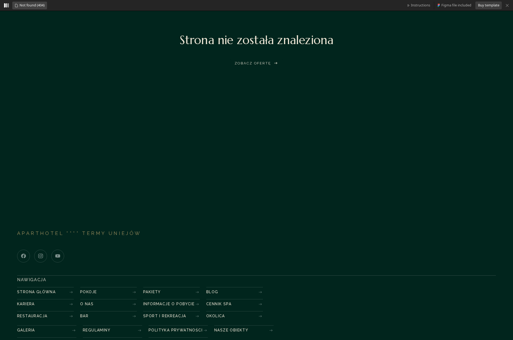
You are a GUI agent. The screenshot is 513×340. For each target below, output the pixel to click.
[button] (29, 5)
